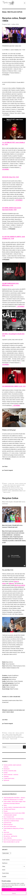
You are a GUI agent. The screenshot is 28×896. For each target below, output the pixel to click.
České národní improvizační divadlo (17, 485)
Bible (9, 485)
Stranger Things (17, 489)
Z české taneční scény (9, 778)
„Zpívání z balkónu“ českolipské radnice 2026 (14, 807)
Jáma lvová (6, 832)
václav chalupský (5, 738)
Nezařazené (6, 769)
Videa (3, 866)
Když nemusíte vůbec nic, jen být (11, 842)
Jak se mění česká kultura (10, 826)
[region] (14, 887)
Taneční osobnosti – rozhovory (11, 774)
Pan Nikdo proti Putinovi (9, 809)
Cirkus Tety (4, 486)
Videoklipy (6, 776)
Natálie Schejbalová (17, 735)
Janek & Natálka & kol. (11, 486)
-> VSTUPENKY (20, 306)
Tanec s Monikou (8, 838)
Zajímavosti (6, 780)
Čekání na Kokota (9, 734)
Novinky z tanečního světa (20, 483)
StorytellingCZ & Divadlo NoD (8, 489)
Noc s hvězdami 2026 (9, 817)
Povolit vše (14, 889)
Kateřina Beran (10, 735)
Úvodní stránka (5, 859)
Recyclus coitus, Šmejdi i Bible (14, 19)
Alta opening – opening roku (10, 836)
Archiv (3, 870)
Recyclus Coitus (10, 498)
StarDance (4, 863)
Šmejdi (21, 488)
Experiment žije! (7, 822)
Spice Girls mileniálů (19, 737)
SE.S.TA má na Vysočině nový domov (13, 840)
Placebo (6, 811)
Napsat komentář (6, 492)
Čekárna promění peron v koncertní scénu (14, 819)
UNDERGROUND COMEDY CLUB (18, 490)
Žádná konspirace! (8, 824)
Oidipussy (4, 737)
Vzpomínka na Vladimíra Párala (11, 820)
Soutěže (6, 772)
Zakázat (14, 893)
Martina (5, 483)
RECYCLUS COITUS (15, 488)
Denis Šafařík (16, 734)
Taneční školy (5, 873)
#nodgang (5, 485)
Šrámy (5, 805)
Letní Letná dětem (8, 834)
